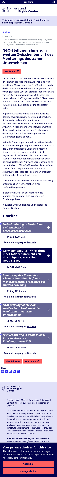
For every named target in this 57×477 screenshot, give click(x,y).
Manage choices (28, 471)
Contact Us (12, 403)
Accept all (28, 463)
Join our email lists (27, 403)
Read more (10, 71)
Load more (30, 361)
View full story (13, 361)
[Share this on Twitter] (6, 371)
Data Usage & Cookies (39, 400)
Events (10, 400)
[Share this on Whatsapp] (2, 371)
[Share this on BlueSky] (14, 371)
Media (24, 400)
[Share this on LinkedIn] (10, 371)
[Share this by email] (18, 371)
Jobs (17, 400)
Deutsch (31, 242)
